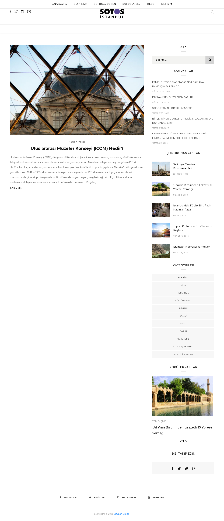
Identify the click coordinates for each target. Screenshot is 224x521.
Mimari (183, 308)
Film (183, 285)
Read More (16, 188)
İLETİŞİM (166, 3)
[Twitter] (179, 468)
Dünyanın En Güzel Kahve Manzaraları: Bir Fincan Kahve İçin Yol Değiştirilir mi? (179, 135)
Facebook (70, 498)
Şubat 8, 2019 (180, 195)
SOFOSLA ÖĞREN (105, 3)
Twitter (99, 498)
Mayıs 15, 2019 (180, 253)
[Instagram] (193, 468)
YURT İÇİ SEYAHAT (183, 354)
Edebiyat (183, 277)
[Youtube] (186, 468)
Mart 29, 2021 (132, 131)
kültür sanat (183, 300)
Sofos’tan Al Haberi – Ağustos (172, 108)
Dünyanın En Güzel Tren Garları (172, 97)
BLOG (150, 3)
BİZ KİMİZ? (80, 3)
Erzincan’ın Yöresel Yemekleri (191, 246)
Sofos (20, 131)
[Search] (212, 12)
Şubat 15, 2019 (181, 236)
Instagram (128, 498)
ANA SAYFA (59, 3)
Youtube (158, 498)
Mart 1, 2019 (179, 215)
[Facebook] (172, 468)
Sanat (73, 142)
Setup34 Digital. (122, 514)
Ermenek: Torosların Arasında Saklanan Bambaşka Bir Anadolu (178, 84)
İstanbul (183, 292)
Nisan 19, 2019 (180, 174)
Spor (183, 323)
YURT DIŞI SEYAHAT (183, 346)
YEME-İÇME (183, 339)
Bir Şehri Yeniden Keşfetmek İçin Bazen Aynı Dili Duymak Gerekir (183, 120)
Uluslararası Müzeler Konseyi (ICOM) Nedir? (77, 148)
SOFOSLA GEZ (131, 3)
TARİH (81, 142)
